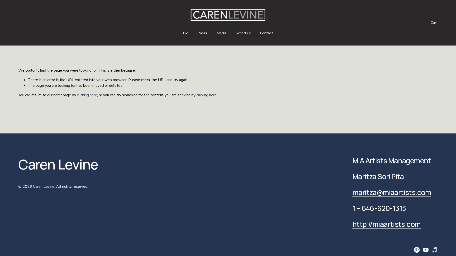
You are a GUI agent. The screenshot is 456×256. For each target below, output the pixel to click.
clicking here (87, 95)
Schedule (243, 33)
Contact (266, 33)
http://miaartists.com (386, 224)
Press (202, 33)
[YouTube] (426, 250)
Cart (434, 22)
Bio (185, 33)
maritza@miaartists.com (391, 192)
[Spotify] (417, 250)
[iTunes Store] (435, 250)
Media (221, 33)
